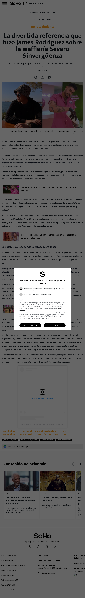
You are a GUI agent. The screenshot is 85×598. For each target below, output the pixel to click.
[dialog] (42, 299)
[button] (42, 299)
